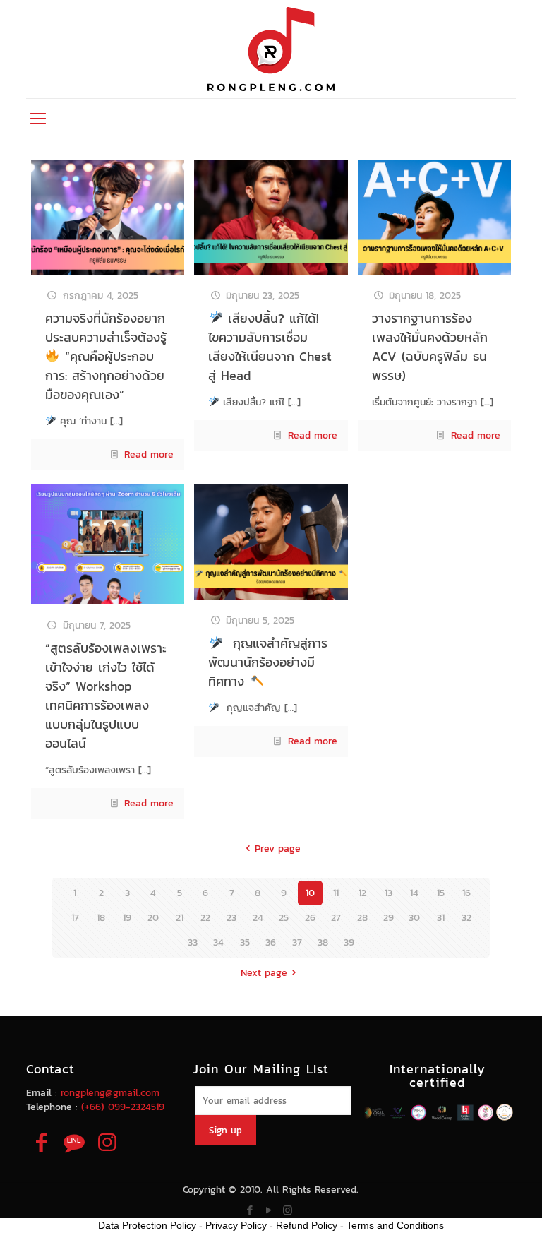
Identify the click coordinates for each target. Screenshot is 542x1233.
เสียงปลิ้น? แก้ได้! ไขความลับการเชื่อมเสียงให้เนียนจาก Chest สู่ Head (270, 347)
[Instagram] (287, 1210)
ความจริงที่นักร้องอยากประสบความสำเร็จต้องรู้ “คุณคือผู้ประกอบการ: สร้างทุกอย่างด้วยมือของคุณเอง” (106, 356)
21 (179, 917)
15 (441, 893)
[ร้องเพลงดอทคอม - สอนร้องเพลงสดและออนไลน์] (271, 49)
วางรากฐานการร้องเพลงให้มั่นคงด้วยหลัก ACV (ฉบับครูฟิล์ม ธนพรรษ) (430, 347)
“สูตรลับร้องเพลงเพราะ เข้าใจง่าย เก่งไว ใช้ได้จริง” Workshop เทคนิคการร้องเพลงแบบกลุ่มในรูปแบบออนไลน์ (106, 695)
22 (205, 917)
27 (336, 917)
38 (323, 942)
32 (466, 917)
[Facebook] (249, 1210)
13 (388, 893)
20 (153, 917)
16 (466, 893)
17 (75, 917)
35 (245, 942)
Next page (264, 972)
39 (349, 942)
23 (231, 917)
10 (310, 893)
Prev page (278, 848)
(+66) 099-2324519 (122, 1107)
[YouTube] (268, 1210)
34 (218, 942)
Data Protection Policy (147, 1225)
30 (414, 917)
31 (441, 917)
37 (297, 942)
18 (101, 917)
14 (414, 893)
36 (270, 942)
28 (362, 917)
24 (258, 917)
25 (284, 917)
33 (193, 942)
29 (388, 917)
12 (362, 893)
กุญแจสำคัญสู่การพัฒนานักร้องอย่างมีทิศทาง (267, 662)
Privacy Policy (236, 1225)
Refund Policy (306, 1225)
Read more (149, 454)
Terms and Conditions (395, 1225)
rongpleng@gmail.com (110, 1092)
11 (336, 893)
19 (127, 917)
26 (310, 917)
